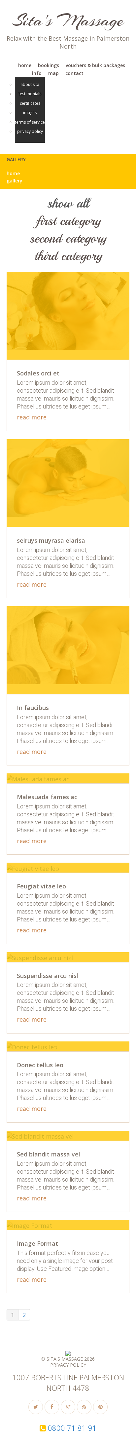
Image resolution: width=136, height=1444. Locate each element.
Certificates (30, 103)
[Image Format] (30, 1225)
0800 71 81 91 (72, 1428)
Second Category (68, 238)
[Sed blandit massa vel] (41, 1136)
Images (30, 112)
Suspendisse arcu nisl (47, 976)
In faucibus (33, 708)
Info (37, 73)
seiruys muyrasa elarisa (51, 540)
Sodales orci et (38, 373)
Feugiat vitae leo (41, 886)
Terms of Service (30, 122)
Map (53, 73)
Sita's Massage (68, 20)
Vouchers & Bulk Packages (95, 65)
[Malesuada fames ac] (39, 778)
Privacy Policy (30, 131)
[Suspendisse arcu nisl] (41, 957)
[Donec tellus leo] (33, 1046)
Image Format (37, 1243)
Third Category (68, 256)
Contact (74, 73)
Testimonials (29, 94)
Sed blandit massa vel (48, 1154)
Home (24, 65)
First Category (68, 220)
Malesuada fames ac (47, 797)
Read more (32, 417)
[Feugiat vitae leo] (34, 868)
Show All (68, 203)
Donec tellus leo (40, 1065)
